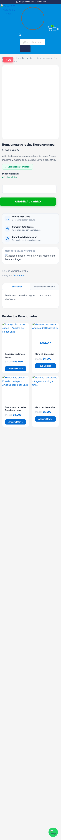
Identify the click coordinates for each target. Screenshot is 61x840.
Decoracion (27, 58)
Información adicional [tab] (44, 286)
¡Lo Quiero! (45, 366)
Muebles (14, 58)
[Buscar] (25, 48)
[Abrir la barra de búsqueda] (20, 35)
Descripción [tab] (16, 286)
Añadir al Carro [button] (15, 368)
